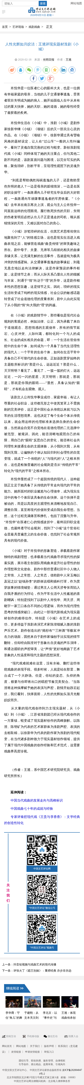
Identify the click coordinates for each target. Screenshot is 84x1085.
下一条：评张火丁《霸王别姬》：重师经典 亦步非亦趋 (36, 970)
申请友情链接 (32, 1051)
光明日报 (48, 59)
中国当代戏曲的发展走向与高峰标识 (33, 800)
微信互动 (52, 1036)
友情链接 (16, 1051)
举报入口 (49, 1051)
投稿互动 (11, 1036)
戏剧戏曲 (34, 26)
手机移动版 (33, 1036)
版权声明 (49, 1046)
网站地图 (76, 3)
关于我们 (35, 1046)
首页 (5, 26)
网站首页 (7, 1046)
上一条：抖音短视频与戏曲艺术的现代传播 (29, 964)
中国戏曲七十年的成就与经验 (28, 808)
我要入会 (73, 1036)
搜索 (43, 3)
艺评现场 (18, 26)
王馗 (68, 59)
